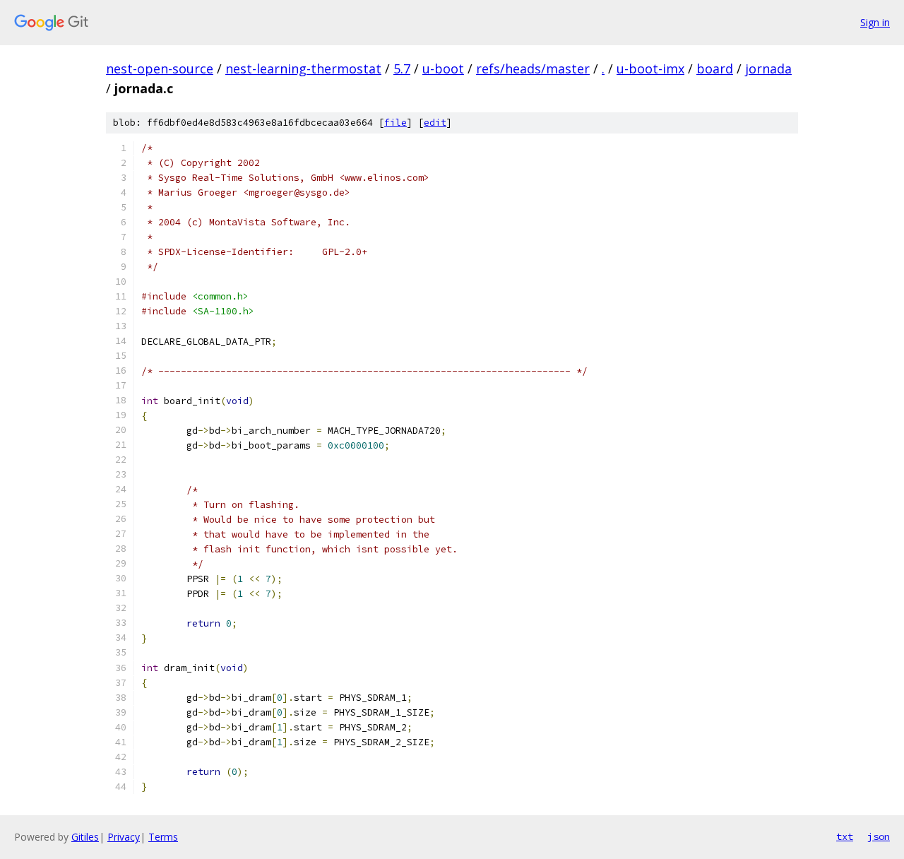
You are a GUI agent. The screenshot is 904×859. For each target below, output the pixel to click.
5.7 (401, 68)
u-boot (443, 68)
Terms (163, 836)
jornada (768, 68)
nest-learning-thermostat (303, 68)
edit (435, 123)
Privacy (123, 836)
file (395, 123)
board (714, 68)
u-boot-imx (650, 68)
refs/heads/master (533, 68)
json (878, 836)
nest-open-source (159, 68)
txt (844, 836)
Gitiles (85, 836)
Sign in (875, 22)
